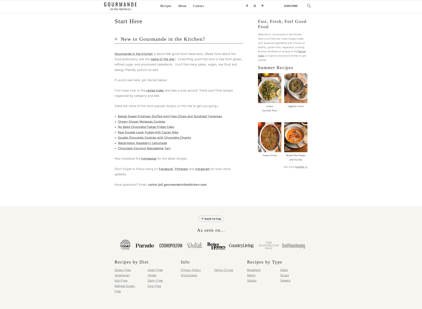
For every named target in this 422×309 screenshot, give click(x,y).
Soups (284, 275)
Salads (251, 280)
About (182, 6)
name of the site (162, 59)
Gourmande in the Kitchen (134, 54)
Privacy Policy (191, 270)
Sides (284, 270)
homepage (148, 158)
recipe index (154, 90)
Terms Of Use (223, 270)
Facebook (166, 169)
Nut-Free (121, 280)
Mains (251, 275)
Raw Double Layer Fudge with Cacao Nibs (148, 132)
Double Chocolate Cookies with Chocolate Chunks (154, 137)
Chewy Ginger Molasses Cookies (141, 121)
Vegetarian (122, 275)
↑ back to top (211, 218)
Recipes (165, 6)
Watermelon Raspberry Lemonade (142, 143)
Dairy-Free (155, 280)
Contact (198, 6)
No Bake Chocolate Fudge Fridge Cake (146, 127)
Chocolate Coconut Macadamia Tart (144, 148)
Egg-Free (154, 286)
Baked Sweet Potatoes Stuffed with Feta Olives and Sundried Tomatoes (170, 116)
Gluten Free (123, 270)
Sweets (285, 280)
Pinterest (181, 169)
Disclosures (189, 275)
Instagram (202, 169)
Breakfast (253, 270)
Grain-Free (155, 270)
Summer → (301, 166)
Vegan (152, 275)
